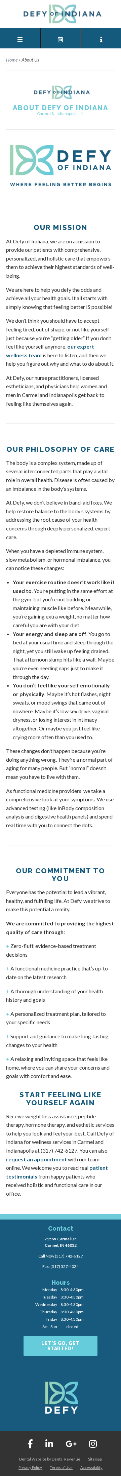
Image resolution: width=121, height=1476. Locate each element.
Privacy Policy (30, 1467)
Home (11, 60)
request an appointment (36, 1159)
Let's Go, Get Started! (60, 1346)
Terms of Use (61, 1467)
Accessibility (91, 1467)
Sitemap (95, 1459)
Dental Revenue (66, 1459)
